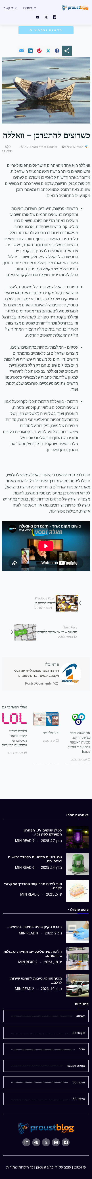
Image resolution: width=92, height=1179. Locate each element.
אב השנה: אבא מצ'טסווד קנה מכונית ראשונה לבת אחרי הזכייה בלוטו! (78, 742)
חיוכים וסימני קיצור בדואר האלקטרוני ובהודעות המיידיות (14, 738)
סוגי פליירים (51, 733)
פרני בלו (67, 147)
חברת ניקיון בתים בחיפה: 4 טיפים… (34, 927)
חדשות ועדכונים (46, 30)
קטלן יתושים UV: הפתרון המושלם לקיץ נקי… (43, 832)
